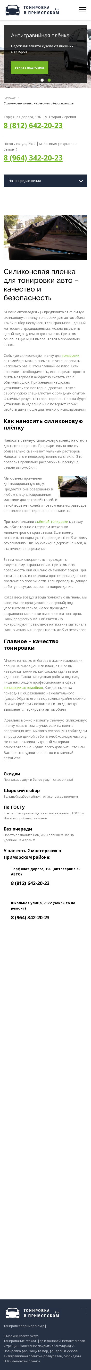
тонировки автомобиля (23, 687)
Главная (10, 98)
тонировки (70, 355)
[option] (45, 54)
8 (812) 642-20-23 (33, 125)
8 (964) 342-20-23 (33, 158)
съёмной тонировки (51, 521)
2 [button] (49, 80)
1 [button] (42, 80)
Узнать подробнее (29, 67)
